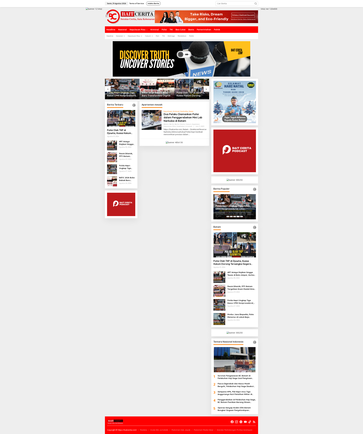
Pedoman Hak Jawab (181, 430)
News (191, 111)
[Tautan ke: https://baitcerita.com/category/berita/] (134, 105)
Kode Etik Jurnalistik (159, 430)
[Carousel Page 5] (241, 216)
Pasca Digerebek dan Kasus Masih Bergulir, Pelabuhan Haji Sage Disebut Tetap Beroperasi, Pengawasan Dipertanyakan (236, 384)
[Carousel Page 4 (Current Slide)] (238, 216)
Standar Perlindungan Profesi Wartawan (234, 430)
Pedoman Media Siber (203, 430)
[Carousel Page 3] (234, 216)
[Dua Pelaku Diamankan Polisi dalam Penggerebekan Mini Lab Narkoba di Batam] (189, 134)
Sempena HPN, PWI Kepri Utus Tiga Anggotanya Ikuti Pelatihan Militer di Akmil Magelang (235, 393)
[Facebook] (232, 422)
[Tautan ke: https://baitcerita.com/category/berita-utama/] (254, 189)
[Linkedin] (241, 422)
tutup (100, 9)
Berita (171, 124)
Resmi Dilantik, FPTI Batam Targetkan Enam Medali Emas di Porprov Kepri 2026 (127, 155)
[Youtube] (245, 422)
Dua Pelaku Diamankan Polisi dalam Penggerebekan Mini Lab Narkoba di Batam (183, 117)
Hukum (188, 124)
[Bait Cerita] (130, 16)
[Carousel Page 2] (231, 216)
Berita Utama (180, 124)
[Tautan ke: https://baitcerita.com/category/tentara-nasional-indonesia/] (254, 342)
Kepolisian (168, 111)
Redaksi (143, 430)
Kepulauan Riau (170, 126)
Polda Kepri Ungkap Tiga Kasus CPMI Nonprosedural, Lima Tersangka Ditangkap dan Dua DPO (122, 94)
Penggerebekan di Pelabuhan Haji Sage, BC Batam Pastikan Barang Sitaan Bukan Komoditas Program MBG (237, 400)
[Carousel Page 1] (227, 216)
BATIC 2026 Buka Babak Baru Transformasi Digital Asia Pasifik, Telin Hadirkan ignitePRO (156, 94)
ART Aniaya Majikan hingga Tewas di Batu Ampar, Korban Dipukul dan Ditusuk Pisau (126, 142)
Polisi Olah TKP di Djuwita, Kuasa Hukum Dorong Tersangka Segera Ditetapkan (191, 94)
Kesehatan (181, 126)
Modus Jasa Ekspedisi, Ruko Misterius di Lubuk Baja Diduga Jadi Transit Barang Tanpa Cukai (240, 315)
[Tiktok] (250, 422)
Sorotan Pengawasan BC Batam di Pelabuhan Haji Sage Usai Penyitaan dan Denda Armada (235, 377)
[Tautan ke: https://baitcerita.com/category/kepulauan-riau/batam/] (254, 227)
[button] (255, 3)
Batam (166, 124)
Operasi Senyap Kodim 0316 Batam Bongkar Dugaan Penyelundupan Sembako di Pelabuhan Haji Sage (234, 409)
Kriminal (176, 111)
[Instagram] (236, 422)
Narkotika (184, 111)
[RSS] (254, 422)
